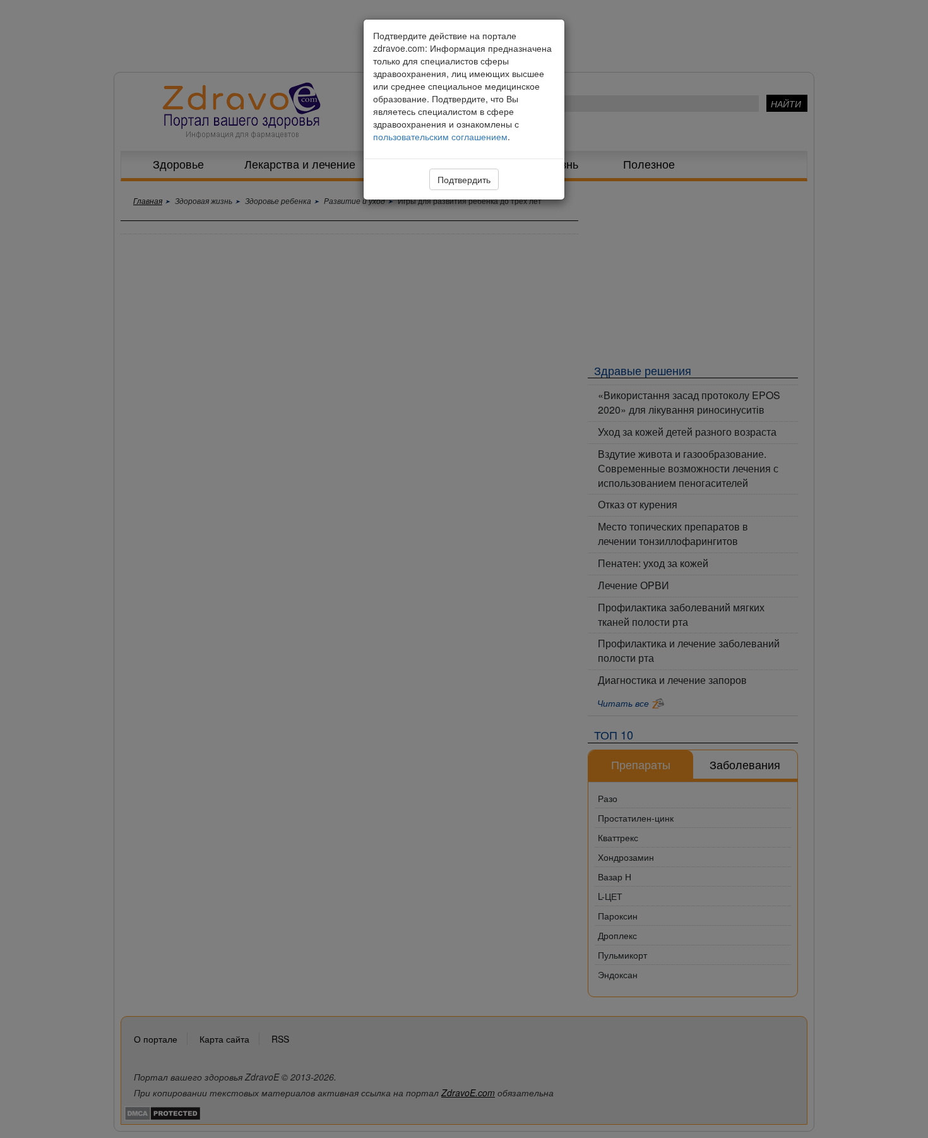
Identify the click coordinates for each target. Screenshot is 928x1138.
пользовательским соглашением (440, 136)
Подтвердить (464, 179)
